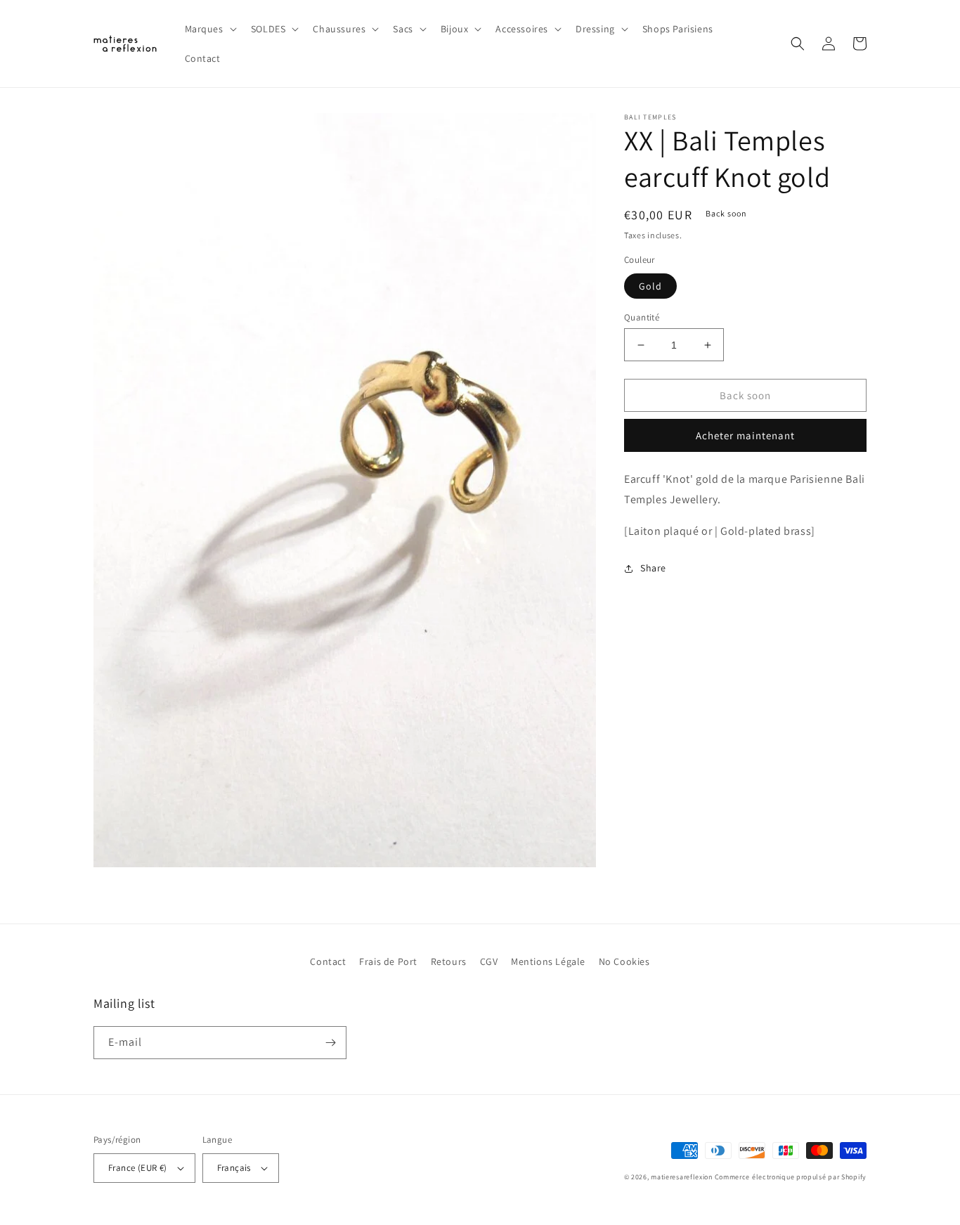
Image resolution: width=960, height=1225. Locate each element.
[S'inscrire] (330, 1042)
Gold (650, 286)
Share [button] (653, 568)
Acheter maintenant (745, 436)
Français (234, 1168)
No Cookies (624, 961)
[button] (209, 29)
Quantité (641, 317)
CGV (489, 961)
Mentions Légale (548, 961)
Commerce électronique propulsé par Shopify (791, 1176)
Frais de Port (388, 961)
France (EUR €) (137, 1168)
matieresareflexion (682, 1176)
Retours (449, 961)
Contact (328, 961)
